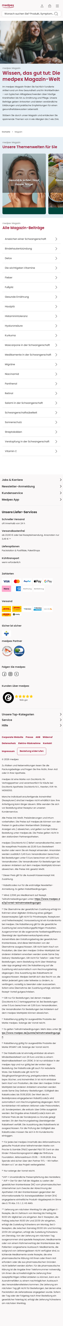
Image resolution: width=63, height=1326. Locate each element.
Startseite (6, 131)
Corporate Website (12, 737)
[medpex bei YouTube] (16, 674)
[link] (7, 651)
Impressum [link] (8, 751)
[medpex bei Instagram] (10, 674)
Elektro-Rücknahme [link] (29, 743)
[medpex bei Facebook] (4, 674)
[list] (32, 184)
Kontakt (47, 743)
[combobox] (31, 14)
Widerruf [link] (47, 737)
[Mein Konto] (42, 6)
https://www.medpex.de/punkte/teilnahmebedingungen (31, 1033)
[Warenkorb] (50, 6)
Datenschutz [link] (9, 743)
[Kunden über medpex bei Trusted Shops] (18, 698)
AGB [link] (38, 737)
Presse (29, 737)
